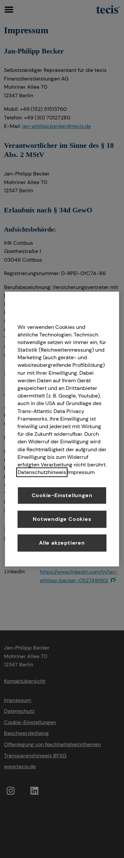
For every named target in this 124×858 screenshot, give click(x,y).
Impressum (81, 472)
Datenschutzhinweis (42, 472)
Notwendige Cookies (62, 519)
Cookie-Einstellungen (62, 495)
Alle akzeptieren (62, 542)
